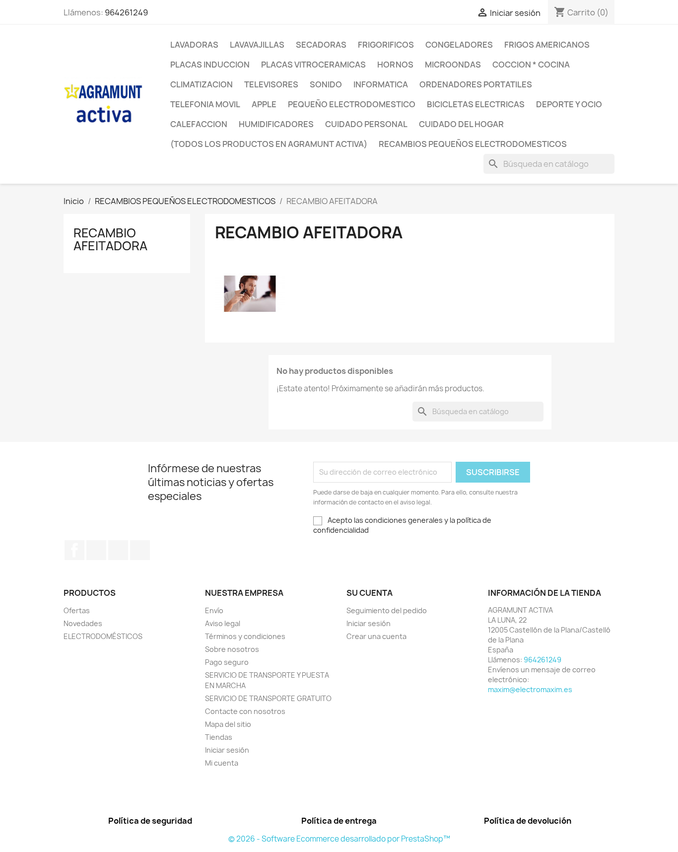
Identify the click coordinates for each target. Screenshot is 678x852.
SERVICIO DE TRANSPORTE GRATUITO (268, 698)
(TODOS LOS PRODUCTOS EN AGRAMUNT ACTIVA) (268, 144)
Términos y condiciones (245, 636)
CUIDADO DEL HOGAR (461, 124)
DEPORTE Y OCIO (569, 104)
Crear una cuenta (376, 636)
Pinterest (118, 550)
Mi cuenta (221, 763)
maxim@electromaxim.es (530, 689)
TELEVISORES (271, 84)
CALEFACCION (198, 124)
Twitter (96, 550)
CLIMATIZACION (201, 84)
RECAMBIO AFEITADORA (110, 239)
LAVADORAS (194, 44)
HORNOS (395, 64)
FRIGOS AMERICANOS (547, 44)
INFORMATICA (380, 84)
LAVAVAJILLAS (257, 44)
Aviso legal (222, 623)
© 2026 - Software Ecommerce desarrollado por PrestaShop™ (339, 839)
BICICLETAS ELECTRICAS (476, 104)
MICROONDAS (453, 64)
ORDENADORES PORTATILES (475, 84)
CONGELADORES (459, 44)
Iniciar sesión (227, 750)
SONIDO (326, 84)
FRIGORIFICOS (386, 44)
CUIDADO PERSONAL (366, 124)
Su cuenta (369, 592)
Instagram (140, 550)
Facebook (74, 550)
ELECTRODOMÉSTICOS (103, 636)
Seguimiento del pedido (386, 610)
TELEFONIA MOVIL (205, 104)
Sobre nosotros (232, 649)
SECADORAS (321, 44)
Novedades (83, 623)
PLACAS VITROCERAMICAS (313, 64)
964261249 (126, 12)
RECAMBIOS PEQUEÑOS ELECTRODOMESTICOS (473, 144)
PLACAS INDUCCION (210, 64)
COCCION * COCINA (531, 64)
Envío (214, 610)
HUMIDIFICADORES (276, 124)
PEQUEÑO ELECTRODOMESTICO (351, 104)
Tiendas (218, 737)
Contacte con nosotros (245, 711)
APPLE (264, 104)
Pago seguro (227, 662)
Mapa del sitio (228, 724)
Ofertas (77, 610)
